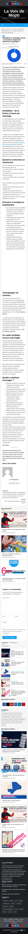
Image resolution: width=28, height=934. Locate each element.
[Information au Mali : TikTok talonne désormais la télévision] (5, 662)
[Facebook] (7, 4)
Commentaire (6, 597)
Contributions (5, 716)
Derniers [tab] (5, 642)
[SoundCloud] (20, 4)
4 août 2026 (11, 557)
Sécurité (8, 722)
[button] (2, 25)
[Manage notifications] (21, 930)
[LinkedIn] (18, 4)
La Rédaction (6, 43)
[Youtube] (12, 4)
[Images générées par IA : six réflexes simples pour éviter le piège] (14, 568)
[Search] (26, 25)
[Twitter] (10, 4)
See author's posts (14, 483)
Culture (12, 716)
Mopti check (14, 922)
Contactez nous (6, 878)
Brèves (20, 713)
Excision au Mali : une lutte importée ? (11, 800)
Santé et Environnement (19, 671)
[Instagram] (15, 4)
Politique (11, 719)
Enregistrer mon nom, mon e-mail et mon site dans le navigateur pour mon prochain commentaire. (14, 631)
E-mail (16, 616)
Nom (4, 616)
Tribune (13, 722)
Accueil (5, 919)
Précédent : (14, 494)
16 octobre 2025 (13, 43)
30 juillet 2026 (11, 581)
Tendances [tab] (5, 646)
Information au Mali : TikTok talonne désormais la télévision (17, 664)
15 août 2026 (11, 532)
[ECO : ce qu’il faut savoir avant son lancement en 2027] (14, 543)
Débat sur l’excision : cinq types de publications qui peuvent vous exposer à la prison (14, 885)
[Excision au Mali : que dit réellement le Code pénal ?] (14, 519)
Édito (3, 724)
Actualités (4, 550)
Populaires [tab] (13, 642)
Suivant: (15, 501)
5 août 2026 (11, 852)
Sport (3, 722)
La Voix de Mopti (14, 13)
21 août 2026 (11, 778)
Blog (3, 526)
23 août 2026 (11, 752)
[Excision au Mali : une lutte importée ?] (5, 672)
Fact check (8, 526)
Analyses (11, 713)
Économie (19, 722)
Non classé (4, 719)
